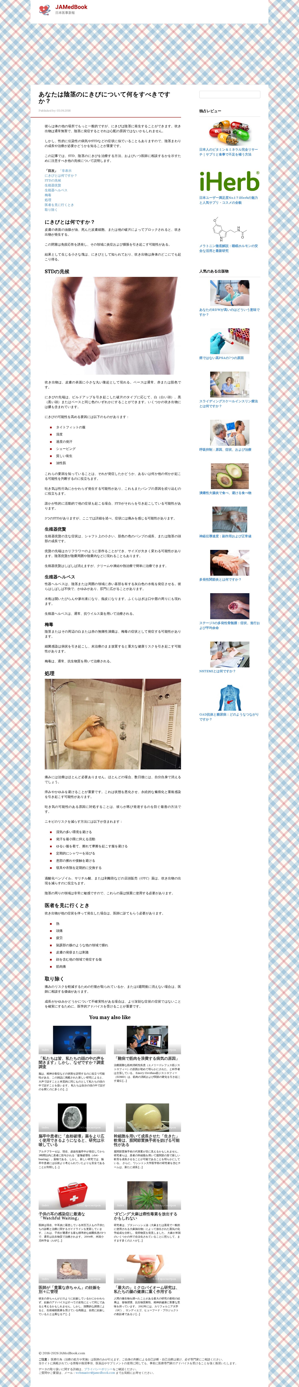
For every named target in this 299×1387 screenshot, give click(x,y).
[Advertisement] (149, 54)
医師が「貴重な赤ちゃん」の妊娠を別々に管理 (69, 1289)
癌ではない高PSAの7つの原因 (221, 358)
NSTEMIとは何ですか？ (217, 671)
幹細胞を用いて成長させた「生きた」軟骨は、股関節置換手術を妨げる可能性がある (147, 1140)
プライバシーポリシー (98, 1369)
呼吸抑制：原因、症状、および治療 (225, 449)
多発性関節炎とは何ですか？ (220, 579)
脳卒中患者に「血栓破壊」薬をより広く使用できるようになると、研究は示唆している (71, 1140)
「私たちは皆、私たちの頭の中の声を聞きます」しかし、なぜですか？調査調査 (71, 1062)
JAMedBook (71, 7)
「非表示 (65, 171)
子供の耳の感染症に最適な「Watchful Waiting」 (62, 1216)
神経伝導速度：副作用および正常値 (225, 536)
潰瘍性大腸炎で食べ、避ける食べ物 (225, 493)
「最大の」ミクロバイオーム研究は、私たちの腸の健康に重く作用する (147, 1289)
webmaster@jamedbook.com (95, 1373)
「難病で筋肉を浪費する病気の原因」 (147, 1058)
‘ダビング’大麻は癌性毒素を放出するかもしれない (145, 1216)
